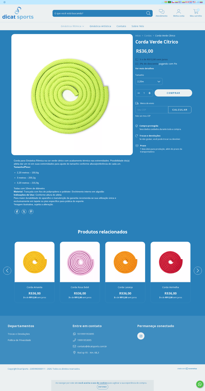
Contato (121, 26)
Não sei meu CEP (143, 116)
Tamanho (139, 75)
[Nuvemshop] (187, 369)
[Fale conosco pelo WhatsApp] (199, 384)
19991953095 (84, 340)
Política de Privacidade (19, 340)
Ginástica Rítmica (71, 26)
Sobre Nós (138, 26)
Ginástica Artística (100, 26)
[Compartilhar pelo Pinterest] (31, 212)
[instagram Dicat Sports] (4, 2)
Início (138, 35)
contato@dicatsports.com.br (92, 346)
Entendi (102, 387)
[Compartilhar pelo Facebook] (17, 212)
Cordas (148, 35)
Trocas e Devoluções (19, 333)
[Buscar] (148, 13)
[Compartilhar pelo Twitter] (24, 212)
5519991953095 (85, 333)
